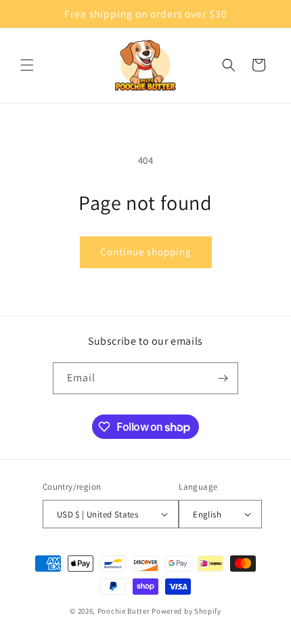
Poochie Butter (123, 611)
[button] (27, 65)
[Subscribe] (223, 378)
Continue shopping (146, 251)
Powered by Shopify (186, 611)
